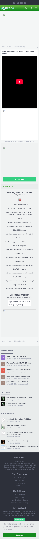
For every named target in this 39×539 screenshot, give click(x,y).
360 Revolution (19, 494)
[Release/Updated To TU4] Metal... (19, 363)
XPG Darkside (23, 195)
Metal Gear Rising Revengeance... (18, 376)
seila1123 (9, 365)
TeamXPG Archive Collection (17, 425)
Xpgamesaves (19, 461)
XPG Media (19, 486)
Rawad (8, 400)
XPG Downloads (19, 483)
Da (3, 357)
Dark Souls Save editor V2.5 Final (18, 419)
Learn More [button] (7, 529)
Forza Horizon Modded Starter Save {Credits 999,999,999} (19, 433)
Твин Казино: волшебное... (16, 356)
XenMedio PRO (9, 141)
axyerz (8, 372)
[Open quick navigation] (37, 46)
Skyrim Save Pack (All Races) (17, 441)
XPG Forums (19, 480)
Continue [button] (19, 535)
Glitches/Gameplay (19, 295)
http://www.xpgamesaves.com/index (19, 226)
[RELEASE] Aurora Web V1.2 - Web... (19, 397)
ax (3, 370)
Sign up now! (19, 179)
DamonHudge (11, 358)
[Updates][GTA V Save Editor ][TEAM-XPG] (22, 446)
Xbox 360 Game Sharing (19, 503)
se (3, 364)
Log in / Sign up (26, 8)
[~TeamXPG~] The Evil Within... (17, 382)
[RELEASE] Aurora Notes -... (16, 403)
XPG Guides (19, 497)
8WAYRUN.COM (29, 141)
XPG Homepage (19, 478)
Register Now (19, 519)
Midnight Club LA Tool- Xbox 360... (19, 369)
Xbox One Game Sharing (19, 500)
